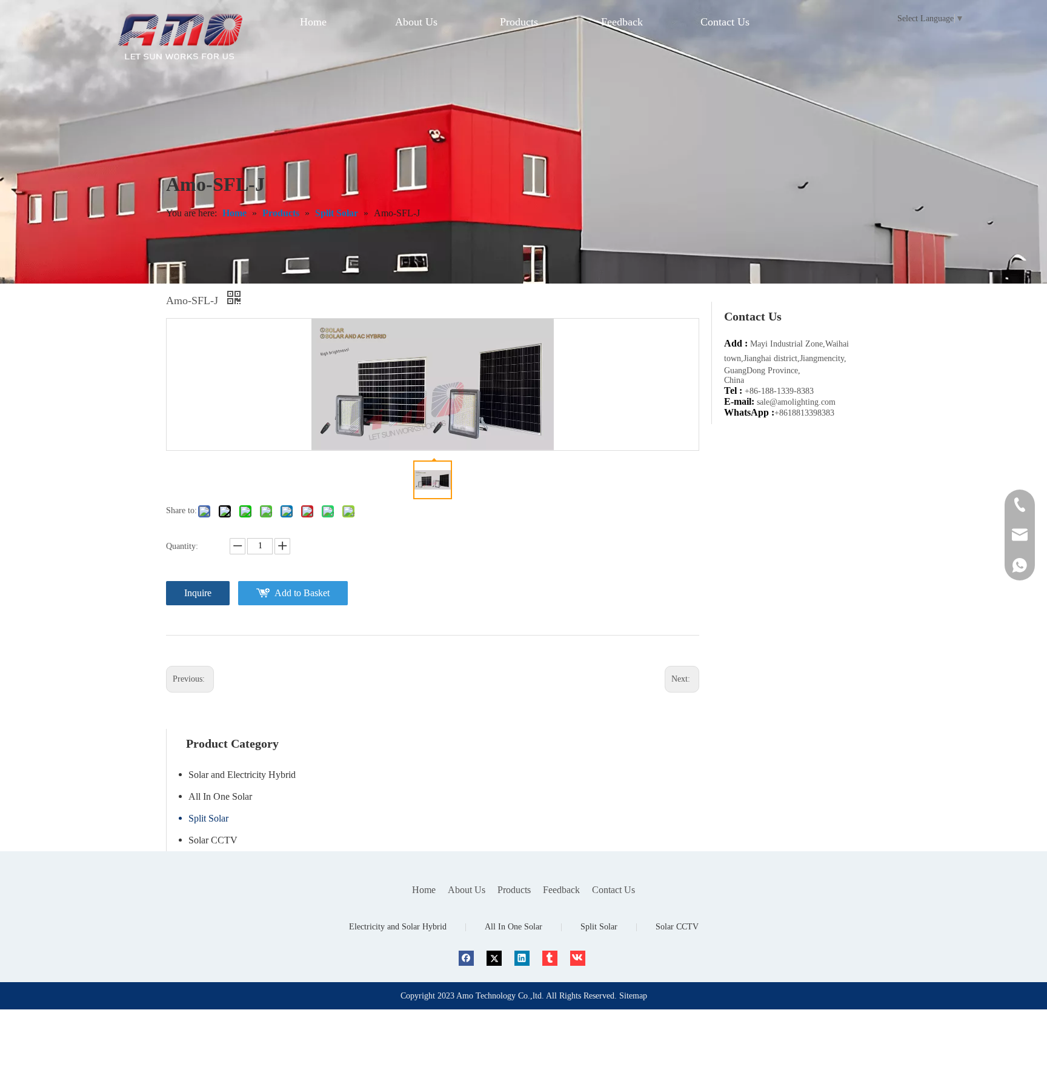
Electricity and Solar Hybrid (398, 926)
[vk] (577, 958)
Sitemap (633, 995)
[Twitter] (494, 958)
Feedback (561, 890)
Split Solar (208, 818)
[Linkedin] (522, 958)
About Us (466, 890)
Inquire (197, 593)
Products (514, 890)
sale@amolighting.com (796, 402)
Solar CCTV (213, 840)
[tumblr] (549, 958)
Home (424, 890)
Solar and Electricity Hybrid (242, 774)
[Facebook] (466, 958)
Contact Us (613, 890)
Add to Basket (302, 593)
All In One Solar (220, 796)
